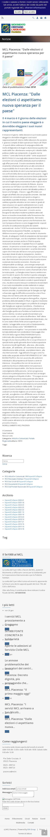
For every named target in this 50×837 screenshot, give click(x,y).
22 (23, 510)
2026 (20, 500)
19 (23, 526)
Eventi (42, 818)
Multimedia (20, 822)
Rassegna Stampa (15, 479)
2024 (20, 505)
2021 (20, 512)
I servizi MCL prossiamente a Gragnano (15, 620)
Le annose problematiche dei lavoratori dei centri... (19, 664)
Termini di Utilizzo (25, 833)
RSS (6, 476)
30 (27, 486)
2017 (20, 522)
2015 (20, 526)
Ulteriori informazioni (35, 7)
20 (23, 517)
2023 (20, 507)
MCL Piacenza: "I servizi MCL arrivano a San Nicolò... (19, 708)
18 (23, 502)
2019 (20, 517)
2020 (20, 514)
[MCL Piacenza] (13, 28)
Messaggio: (7, 792)
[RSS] (2, 18)
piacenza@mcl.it (9, 771)
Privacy (42, 829)
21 (23, 522)
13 (23, 512)
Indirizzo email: (9, 789)
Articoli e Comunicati (20, 438)
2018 (20, 519)
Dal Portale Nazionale (17, 486)
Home (7, 818)
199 (26, 476)
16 (23, 519)
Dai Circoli (12, 481)
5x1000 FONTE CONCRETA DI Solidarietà (14, 635)
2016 (20, 524)
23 (23, 505)
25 (23, 507)
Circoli (27, 818)
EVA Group (31, 829)
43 (18, 481)
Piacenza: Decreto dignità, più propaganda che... (16, 679)
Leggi (7, 629)
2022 (20, 510)
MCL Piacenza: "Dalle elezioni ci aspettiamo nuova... (19, 723)
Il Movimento (17, 818)
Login (41, 17)
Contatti (31, 822)
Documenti (12, 484)
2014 (20, 529)
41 (23, 500)
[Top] (44, 832)
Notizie (35, 818)
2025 (20, 502)
